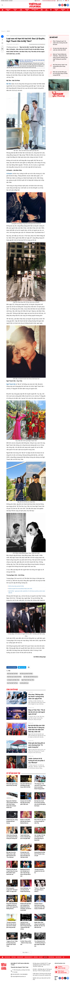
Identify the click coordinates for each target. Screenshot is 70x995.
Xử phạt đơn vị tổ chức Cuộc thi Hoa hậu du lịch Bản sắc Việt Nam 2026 (25, 855)
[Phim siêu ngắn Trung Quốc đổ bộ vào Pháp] (12, 778)
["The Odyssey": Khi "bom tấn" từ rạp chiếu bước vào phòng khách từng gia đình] (40, 778)
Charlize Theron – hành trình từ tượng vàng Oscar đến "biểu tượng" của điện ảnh (39, 906)
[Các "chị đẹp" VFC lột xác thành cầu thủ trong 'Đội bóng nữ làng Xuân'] (40, 830)
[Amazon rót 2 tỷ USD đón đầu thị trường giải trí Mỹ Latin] (26, 795)
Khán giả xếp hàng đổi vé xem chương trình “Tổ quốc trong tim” (36, 745)
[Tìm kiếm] (2, 5)
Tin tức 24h (15, 10)
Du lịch (46, 10)
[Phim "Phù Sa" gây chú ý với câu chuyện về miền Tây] (40, 814)
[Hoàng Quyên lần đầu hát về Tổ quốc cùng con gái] (40, 847)
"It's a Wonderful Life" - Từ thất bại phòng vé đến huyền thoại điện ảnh (39, 943)
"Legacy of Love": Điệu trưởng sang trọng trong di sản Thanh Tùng (12, 943)
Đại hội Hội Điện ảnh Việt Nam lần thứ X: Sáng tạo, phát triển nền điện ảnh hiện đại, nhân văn (36, 728)
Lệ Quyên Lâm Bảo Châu (13, 680)
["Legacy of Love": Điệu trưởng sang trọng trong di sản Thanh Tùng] (12, 936)
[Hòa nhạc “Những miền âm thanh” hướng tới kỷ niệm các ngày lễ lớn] (16, 698)
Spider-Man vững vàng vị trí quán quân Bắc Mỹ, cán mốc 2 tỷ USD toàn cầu (39, 925)
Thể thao (21, 10)
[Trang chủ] (2, 9)
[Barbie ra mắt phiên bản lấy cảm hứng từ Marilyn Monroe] (26, 814)
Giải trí (8, 31)
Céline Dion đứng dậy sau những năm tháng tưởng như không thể (11, 836)
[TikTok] (68, 0)
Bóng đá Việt (27, 10)
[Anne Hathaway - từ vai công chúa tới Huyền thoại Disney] (26, 883)
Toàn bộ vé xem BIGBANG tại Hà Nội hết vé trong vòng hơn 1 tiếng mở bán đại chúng (25, 926)
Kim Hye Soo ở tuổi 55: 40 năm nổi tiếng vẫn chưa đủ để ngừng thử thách (40, 803)
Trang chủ (3, 31)
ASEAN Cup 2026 (8, 10)
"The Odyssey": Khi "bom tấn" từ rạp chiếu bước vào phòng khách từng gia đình (40, 786)
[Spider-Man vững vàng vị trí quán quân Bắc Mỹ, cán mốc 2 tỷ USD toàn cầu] (40, 917)
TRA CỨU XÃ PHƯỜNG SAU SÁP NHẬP (49, 0)
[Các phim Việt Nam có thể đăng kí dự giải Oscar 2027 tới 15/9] (26, 778)
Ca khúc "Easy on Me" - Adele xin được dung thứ (25, 942)
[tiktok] (65, 5)
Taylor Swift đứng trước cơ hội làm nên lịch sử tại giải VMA (25, 836)
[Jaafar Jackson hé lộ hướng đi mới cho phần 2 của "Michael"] (16, 762)
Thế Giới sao (56, 10)
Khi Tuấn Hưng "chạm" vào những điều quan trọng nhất (60, 66)
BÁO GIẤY (38, 0)
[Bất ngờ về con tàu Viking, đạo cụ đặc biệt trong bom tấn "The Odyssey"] (12, 847)
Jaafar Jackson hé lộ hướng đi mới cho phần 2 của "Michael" (36, 760)
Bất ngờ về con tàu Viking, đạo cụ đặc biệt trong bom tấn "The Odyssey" (11, 855)
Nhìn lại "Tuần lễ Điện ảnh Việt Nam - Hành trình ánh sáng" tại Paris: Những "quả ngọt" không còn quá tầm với (60, 57)
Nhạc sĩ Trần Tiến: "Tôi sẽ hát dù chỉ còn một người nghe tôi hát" (36, 712)
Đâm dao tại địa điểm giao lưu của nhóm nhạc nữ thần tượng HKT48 (60, 73)
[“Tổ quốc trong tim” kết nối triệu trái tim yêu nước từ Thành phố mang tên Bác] (12, 917)
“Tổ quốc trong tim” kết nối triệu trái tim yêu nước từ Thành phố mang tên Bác (11, 925)
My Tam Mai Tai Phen (12, 683)
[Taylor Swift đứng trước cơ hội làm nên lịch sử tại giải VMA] (26, 830)
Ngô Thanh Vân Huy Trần (28, 680)
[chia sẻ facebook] (2, 39)
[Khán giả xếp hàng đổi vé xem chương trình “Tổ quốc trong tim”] (16, 746)
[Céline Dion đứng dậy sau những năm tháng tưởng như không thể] (12, 830)
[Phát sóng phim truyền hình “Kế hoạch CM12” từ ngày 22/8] (12, 883)
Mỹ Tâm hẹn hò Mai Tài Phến (14, 676)
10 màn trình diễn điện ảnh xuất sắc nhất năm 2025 (60, 49)
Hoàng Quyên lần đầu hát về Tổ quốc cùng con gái (39, 854)
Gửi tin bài (60, 0)
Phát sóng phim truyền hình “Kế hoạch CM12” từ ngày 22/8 (11, 889)
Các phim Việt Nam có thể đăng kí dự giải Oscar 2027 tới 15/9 (25, 785)
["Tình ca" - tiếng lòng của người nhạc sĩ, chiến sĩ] (40, 883)
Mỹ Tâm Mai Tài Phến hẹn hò (31, 676)
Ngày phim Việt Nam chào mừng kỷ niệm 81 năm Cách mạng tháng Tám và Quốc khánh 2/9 (12, 804)
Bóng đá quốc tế (35, 10)
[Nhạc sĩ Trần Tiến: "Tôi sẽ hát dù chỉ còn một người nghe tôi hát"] (16, 713)
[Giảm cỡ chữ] (2, 51)
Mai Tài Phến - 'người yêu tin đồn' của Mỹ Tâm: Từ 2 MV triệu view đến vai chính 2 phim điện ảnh (26, 592)
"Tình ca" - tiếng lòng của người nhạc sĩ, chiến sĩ (39, 889)
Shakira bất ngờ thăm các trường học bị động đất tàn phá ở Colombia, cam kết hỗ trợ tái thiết (25, 907)
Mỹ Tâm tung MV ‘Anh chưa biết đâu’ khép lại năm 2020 (20, 588)
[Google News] (37, 45)
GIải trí (51, 10)
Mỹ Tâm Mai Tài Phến (12, 673)
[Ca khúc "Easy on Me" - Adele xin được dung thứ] (26, 936)
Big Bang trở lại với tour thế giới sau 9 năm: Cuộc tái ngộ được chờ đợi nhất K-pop (25, 873)
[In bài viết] (2, 43)
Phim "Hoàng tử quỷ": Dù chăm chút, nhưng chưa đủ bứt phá (60, 42)
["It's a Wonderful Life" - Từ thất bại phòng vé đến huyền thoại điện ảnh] (40, 936)
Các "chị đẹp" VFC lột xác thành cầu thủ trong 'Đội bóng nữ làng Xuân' (39, 837)
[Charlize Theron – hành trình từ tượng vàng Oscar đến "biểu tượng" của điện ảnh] (40, 898)
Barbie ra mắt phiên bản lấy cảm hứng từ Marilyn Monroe (25, 821)
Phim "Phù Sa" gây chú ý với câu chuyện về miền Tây (40, 821)
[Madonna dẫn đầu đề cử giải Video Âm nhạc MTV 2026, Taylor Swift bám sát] (12, 864)
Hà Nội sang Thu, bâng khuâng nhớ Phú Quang (12, 821)
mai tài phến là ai (24, 683)
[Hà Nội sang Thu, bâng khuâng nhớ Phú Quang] (12, 814)
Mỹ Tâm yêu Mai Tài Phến (26, 673)
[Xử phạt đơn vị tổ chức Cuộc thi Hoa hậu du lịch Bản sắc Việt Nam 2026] (26, 847)
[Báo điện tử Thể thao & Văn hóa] (35, 5)
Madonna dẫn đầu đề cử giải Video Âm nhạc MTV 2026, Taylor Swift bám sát (12, 872)
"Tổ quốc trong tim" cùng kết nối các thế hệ (39, 871)
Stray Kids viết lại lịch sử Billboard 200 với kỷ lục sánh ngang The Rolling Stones (12, 906)
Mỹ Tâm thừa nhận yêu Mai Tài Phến (16, 586)
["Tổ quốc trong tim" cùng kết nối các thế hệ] (40, 864)
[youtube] (62, 5)
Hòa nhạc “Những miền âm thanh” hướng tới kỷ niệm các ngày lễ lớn (36, 696)
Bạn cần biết (63, 10)
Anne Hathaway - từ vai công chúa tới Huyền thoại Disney (25, 889)
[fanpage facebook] (59, 5)
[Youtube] (66, 0)
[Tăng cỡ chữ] (2, 46)
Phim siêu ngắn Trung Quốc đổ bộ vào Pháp (11, 784)
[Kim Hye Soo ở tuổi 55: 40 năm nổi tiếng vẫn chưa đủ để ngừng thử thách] (40, 795)
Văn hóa (42, 10)
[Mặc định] (2, 49)
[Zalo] (68, 5)
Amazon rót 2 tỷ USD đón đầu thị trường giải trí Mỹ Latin (25, 802)
